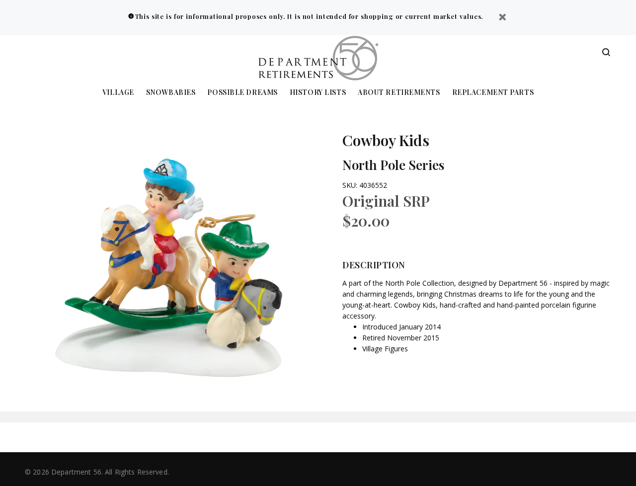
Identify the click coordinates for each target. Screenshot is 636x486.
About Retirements (399, 92)
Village (118, 92)
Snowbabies (171, 92)
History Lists (318, 92)
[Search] (606, 53)
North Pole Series (393, 164)
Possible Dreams (242, 92)
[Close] (502, 18)
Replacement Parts (493, 92)
